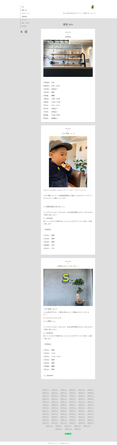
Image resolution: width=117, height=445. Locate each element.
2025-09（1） (82, 392)
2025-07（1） (46, 395)
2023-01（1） (73, 407)
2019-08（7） (91, 422)
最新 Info (24, 10)
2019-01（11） (68, 428)
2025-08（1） (91, 392)
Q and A (24, 26)
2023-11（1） (91, 401)
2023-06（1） (82, 404)
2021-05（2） (82, 416)
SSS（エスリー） (55, 443)
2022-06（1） (82, 410)
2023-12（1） (82, 401)
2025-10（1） (73, 392)
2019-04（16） (77, 425)
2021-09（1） (46, 416)
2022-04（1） (46, 413)
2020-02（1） (91, 419)
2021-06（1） (73, 416)
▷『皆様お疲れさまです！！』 (54, 206)
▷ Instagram (48, 218)
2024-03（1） (55, 401)
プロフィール (26, 13)
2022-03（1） (55, 413)
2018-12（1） (78, 428)
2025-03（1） (82, 395)
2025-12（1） (55, 392)
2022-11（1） (91, 407)
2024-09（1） (82, 398)
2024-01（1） (73, 401)
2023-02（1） (64, 407)
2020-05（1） (64, 419)
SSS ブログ (25, 23)
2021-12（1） (82, 413)
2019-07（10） (49, 425)
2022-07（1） (73, 410)
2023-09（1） (55, 404)
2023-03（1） (55, 407)
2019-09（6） (82, 422)
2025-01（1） (46, 398)
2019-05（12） (68, 425)
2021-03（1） (91, 416)
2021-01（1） (46, 419)
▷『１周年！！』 (49, 321)
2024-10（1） (73, 398)
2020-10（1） (55, 419)
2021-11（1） (91, 413)
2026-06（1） (55, 389)
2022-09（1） (55, 410)
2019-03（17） (87, 425)
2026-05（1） (64, 389)
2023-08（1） (64, 404)
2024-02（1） (64, 401)
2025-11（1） (64, 392)
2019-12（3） (55, 422)
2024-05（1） (46, 401)
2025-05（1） (64, 395)
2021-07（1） (64, 416)
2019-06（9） (59, 425)
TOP (23, 7)
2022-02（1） (64, 413)
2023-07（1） (73, 404)
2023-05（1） (91, 404)
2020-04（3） (73, 419)
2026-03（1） (82, 389)
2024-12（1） (55, 398)
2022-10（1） (46, 410)
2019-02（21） (59, 428)
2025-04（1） (73, 395)
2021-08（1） (55, 416)
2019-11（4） (64, 422)
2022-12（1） (82, 407)
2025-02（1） (91, 395)
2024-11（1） (64, 398)
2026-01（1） (46, 392)
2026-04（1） (73, 389)
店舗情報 (24, 16)
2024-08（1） (91, 398)
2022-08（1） (64, 410)
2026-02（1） (91, 389)
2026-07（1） (46, 389)
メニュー (24, 19)
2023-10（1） (46, 404)
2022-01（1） (73, 413)
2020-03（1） (82, 419)
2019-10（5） (73, 422)
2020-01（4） (46, 422)
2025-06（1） (55, 395)
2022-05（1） (91, 410)
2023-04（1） (46, 407)
